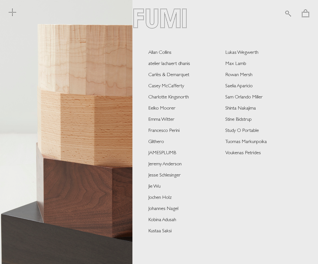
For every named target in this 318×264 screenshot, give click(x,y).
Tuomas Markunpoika (246, 141)
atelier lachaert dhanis (169, 63)
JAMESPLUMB (162, 152)
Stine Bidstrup (238, 119)
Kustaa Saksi (160, 231)
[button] (305, 13)
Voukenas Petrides (243, 152)
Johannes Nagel (163, 208)
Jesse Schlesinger (164, 175)
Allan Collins (159, 52)
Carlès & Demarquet (168, 74)
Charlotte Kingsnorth (168, 97)
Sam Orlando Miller (244, 97)
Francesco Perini (164, 130)
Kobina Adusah (162, 219)
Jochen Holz (160, 197)
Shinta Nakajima (240, 108)
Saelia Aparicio (239, 85)
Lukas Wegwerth (241, 52)
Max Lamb (235, 63)
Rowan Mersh (238, 74)
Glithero (156, 141)
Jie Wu (154, 186)
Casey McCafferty (166, 85)
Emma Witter (161, 119)
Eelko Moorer (161, 108)
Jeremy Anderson (165, 164)
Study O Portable (242, 130)
